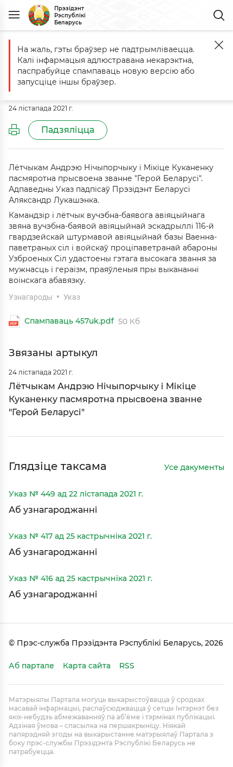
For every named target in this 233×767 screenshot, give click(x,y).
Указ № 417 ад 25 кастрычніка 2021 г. (80, 536)
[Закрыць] (218, 45)
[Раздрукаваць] (14, 130)
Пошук (219, 15)
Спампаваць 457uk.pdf (69, 321)
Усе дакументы (194, 467)
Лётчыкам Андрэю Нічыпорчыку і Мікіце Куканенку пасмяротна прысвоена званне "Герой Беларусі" (105, 399)
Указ (71, 297)
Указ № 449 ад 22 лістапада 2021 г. (76, 494)
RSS (126, 666)
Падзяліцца (67, 130)
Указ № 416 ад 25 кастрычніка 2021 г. (80, 578)
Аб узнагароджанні (53, 510)
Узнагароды (31, 297)
